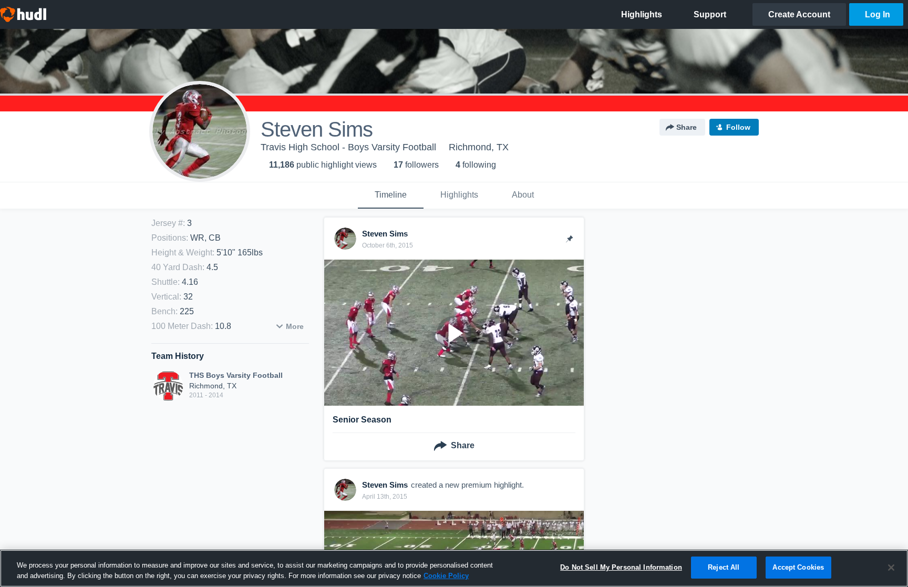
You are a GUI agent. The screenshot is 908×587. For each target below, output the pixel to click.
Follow (738, 127)
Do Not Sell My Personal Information (621, 567)
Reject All (723, 567)
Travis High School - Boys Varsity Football (348, 147)
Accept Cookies (798, 567)
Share (686, 127)
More (295, 326)
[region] (454, 568)
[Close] (891, 567)
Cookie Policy (446, 576)
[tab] (391, 195)
